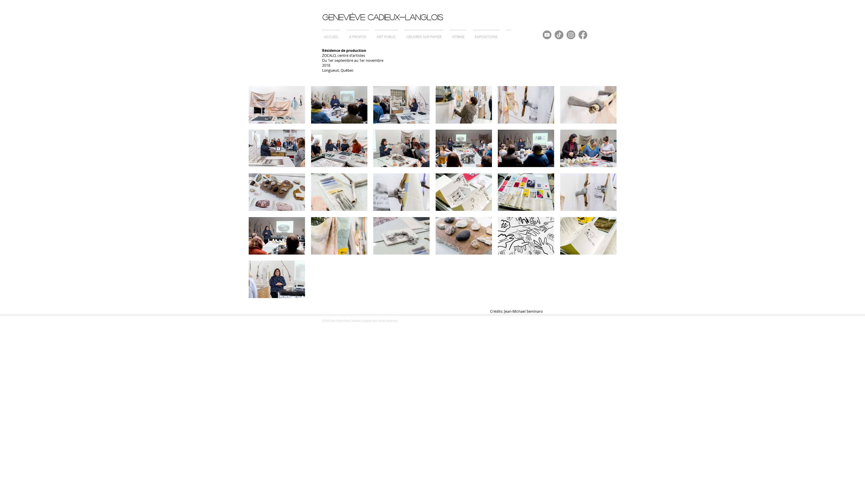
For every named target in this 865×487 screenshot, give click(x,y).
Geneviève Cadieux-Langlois (383, 17)
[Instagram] (571, 34)
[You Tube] (547, 34)
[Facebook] (582, 34)
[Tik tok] (559, 34)
